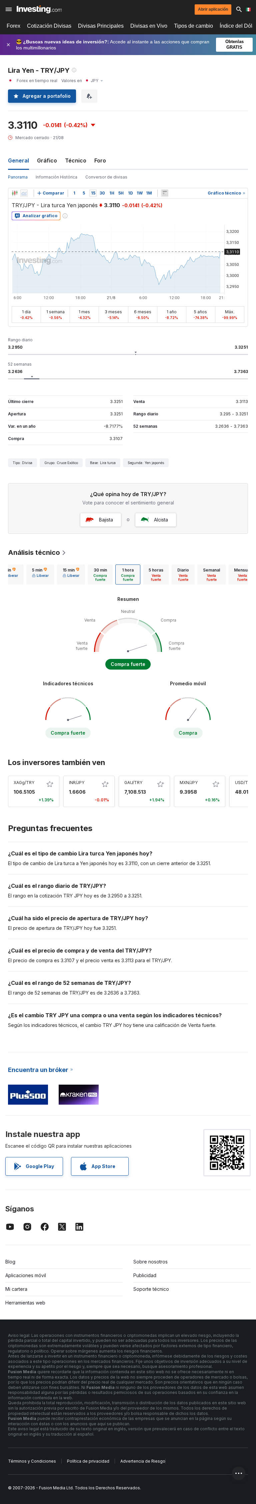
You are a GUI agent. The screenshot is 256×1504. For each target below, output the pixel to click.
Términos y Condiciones (32, 1461)
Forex (13, 26)
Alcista (161, 519)
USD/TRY (244, 782)
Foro (100, 160)
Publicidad (144, 1275)
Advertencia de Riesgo (142, 1461)
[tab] (40, 575)
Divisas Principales (101, 26)
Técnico (75, 160)
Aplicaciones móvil (25, 1275)
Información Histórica (56, 176)
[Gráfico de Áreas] (24, 193)
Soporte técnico (151, 1289)
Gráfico (47, 160)
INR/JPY (76, 782)
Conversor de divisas (106, 176)
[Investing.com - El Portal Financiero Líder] (39, 9)
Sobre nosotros (150, 1261)
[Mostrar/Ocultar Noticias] (164, 193)
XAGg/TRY (24, 782)
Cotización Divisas (49, 26)
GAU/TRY (133, 782)
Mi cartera (16, 1289)
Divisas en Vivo (148, 26)
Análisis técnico (34, 552)
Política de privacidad (88, 1461)
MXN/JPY (189, 782)
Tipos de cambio (193, 26)
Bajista (106, 519)
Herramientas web (25, 1302)
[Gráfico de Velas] (14, 193)
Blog (10, 1261)
